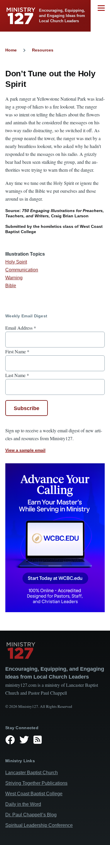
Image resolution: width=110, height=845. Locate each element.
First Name (17, 351)
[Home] (55, 650)
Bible (10, 285)
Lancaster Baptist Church (31, 772)
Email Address (20, 328)
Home (11, 50)
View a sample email (25, 450)
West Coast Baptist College (33, 793)
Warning (14, 277)
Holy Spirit (16, 261)
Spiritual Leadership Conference (39, 825)
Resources (42, 50)
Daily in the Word (23, 804)
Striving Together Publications (36, 783)
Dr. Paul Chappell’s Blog (31, 814)
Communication (21, 269)
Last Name (17, 375)
